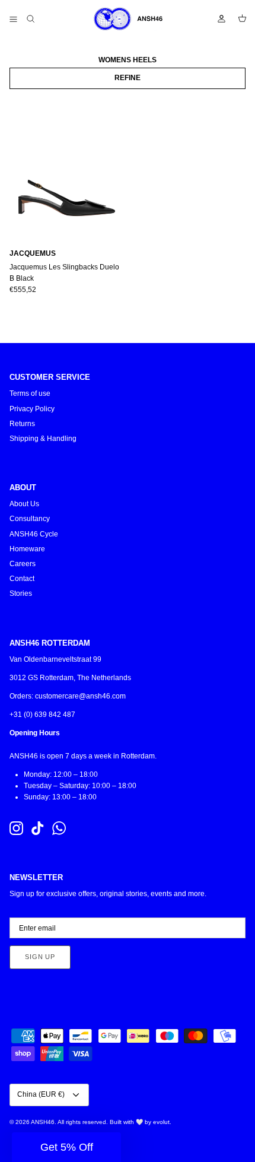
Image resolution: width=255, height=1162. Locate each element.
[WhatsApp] (59, 828)
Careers (22, 564)
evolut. (162, 1122)
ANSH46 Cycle (33, 534)
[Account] (216, 19)
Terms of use (29, 393)
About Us (24, 504)
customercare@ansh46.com (80, 696)
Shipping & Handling (42, 438)
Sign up (40, 956)
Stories (20, 593)
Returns (22, 424)
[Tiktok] (37, 828)
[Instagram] (16, 828)
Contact (21, 578)
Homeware (27, 549)
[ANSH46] (127, 19)
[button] (66, 1147)
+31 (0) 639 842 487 (42, 714)
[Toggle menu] (13, 19)
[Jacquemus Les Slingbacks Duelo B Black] (66, 166)
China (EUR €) (41, 1094)
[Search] (39, 19)
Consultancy (29, 519)
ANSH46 (43, 1122)
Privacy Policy (32, 409)
